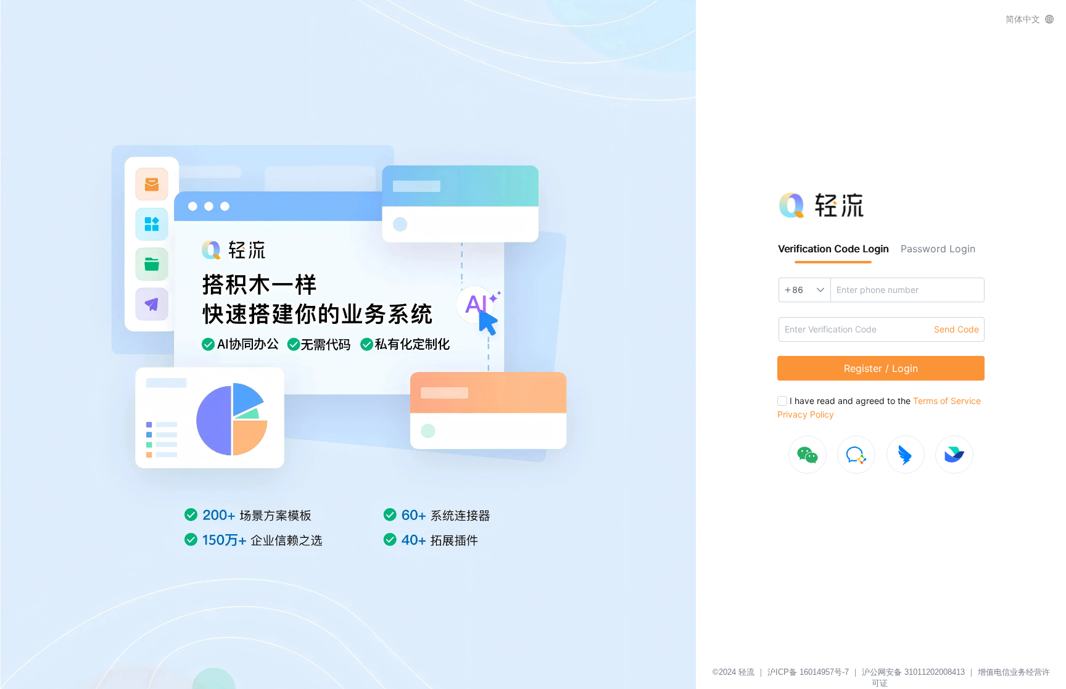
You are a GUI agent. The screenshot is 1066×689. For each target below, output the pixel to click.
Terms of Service (946, 400)
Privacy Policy (805, 414)
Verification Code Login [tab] (833, 248)
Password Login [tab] (938, 248)
